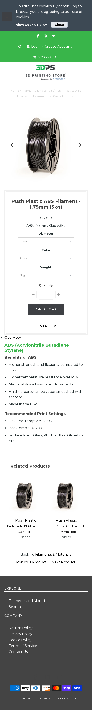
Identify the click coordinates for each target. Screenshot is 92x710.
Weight (46, 267)
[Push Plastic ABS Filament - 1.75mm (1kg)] (66, 513)
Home (15, 90)
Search (15, 607)
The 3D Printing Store (59, 698)
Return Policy (21, 628)
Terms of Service (23, 646)
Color (46, 250)
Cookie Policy (20, 640)
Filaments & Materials (37, 90)
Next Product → (66, 562)
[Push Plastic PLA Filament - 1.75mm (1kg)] (25, 513)
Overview (12, 337)
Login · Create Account (51, 46)
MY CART (47, 57)
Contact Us (18, 652)
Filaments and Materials (29, 601)
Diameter (46, 233)
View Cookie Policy (32, 25)
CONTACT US (45, 326)
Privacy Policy (20, 634)
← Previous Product (29, 562)
